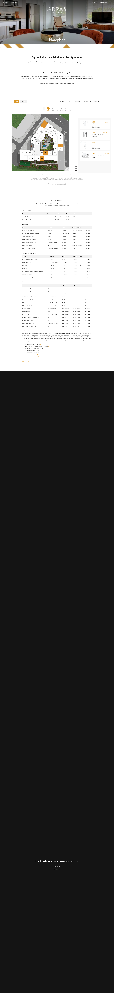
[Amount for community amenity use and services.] (33, 230)
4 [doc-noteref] (29, 262)
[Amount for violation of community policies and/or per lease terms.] (29, 311)
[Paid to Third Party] (37, 259)
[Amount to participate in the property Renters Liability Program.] (42, 271)
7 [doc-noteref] (35, 299)
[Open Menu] (110, 2)
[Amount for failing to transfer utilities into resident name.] (35, 326)
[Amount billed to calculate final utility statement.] (31, 245)
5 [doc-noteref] (31, 276)
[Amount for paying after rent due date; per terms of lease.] (26, 302)
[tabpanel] (57, 145)
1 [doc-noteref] (39, 233)
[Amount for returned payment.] (35, 320)
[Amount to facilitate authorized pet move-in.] (26, 265)
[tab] (16, 101)
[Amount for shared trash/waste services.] (33, 236)
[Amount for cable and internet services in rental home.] (36, 259)
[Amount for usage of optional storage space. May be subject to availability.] (32, 277)
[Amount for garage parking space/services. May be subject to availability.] (30, 262)
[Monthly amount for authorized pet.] (26, 268)
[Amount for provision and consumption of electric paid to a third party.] (35, 242)
